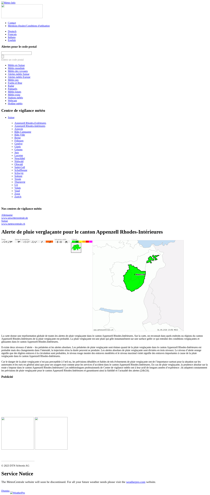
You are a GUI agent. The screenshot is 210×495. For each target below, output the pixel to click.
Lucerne (18, 155)
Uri (16, 184)
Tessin (17, 179)
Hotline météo (15, 103)
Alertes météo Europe (19, 77)
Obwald (18, 164)
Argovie (18, 129)
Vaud (17, 190)
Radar (11, 85)
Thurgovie (19, 182)
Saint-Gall (19, 167)
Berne (17, 137)
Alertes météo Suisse (18, 74)
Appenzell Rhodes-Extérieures (30, 123)
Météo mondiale (16, 68)
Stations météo (15, 97)
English (12, 40)
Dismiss (5, 490)
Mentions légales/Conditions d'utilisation (29, 25)
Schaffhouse (20, 170)
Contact (12, 22)
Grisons (18, 149)
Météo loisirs (14, 91)
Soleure (18, 176)
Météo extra (14, 94)
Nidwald (18, 161)
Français (12, 34)
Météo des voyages (18, 71)
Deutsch (12, 31)
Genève (18, 143)
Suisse (11, 117)
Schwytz (18, 173)
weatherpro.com (135, 482)
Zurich (17, 196)
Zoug (17, 193)
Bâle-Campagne (22, 131)
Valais (17, 187)
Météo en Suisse (16, 65)
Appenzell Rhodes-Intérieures (29, 126)
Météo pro (13, 80)
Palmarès (12, 88)
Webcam (12, 100)
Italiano (12, 37)
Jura (16, 152)
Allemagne (14, 216)
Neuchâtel (19, 158)
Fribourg (18, 140)
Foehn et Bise (15, 83)
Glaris (17, 146)
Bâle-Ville (19, 134)
